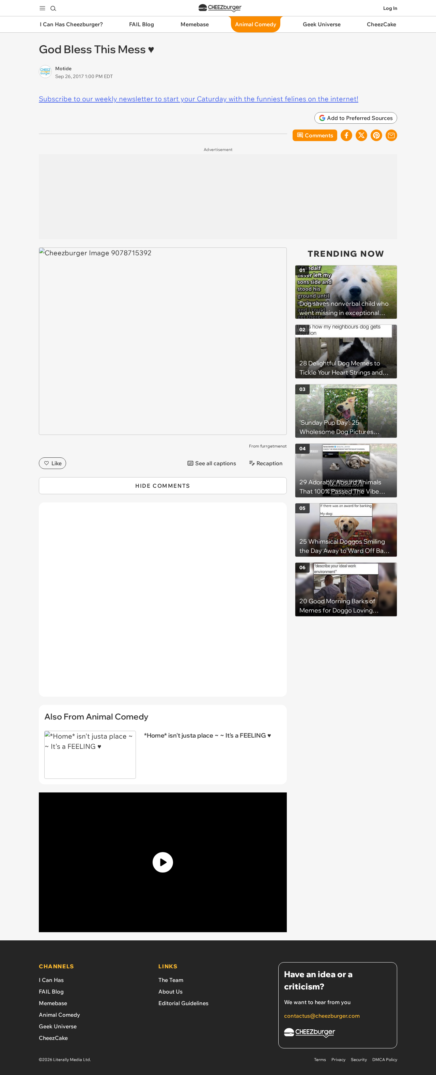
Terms (320, 1059)
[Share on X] (361, 135)
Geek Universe (58, 1026)
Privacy (338, 1059)
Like (56, 463)
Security (359, 1059)
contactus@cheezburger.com (322, 1015)
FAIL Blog (51, 991)
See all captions (215, 463)
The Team (170, 979)
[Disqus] (162, 603)
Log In (390, 8)
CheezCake (53, 1037)
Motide (63, 68)
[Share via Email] (391, 135)
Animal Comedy (59, 1014)
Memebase (53, 1003)
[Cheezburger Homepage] (220, 8)
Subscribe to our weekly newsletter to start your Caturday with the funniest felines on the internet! (198, 98)
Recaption (269, 463)
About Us (170, 991)
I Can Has (51, 979)
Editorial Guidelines (183, 1003)
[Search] (53, 8)
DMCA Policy (384, 1059)
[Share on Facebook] (346, 135)
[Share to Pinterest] (376, 135)
